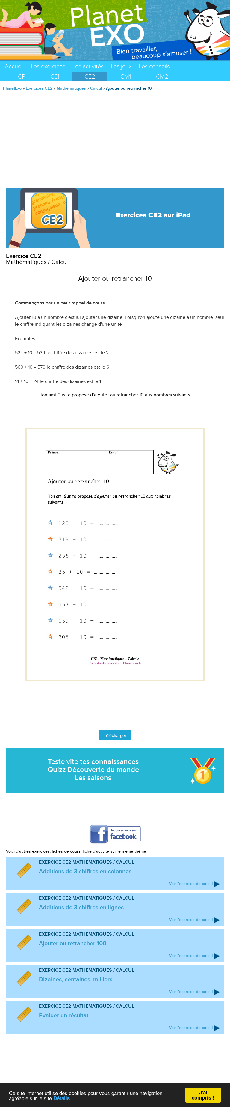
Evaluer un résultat (63, 1015)
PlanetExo (12, 88)
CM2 (162, 76)
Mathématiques (71, 88)
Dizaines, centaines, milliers (75, 979)
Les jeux (121, 66)
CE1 (54, 76)
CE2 (89, 76)
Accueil (14, 66)
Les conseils (154, 66)
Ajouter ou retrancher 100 (72, 943)
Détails (61, 1098)
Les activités (88, 66)
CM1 (125, 76)
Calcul (96, 88)
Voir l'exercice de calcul (191, 883)
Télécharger (115, 735)
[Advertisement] (115, 137)
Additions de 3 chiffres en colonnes (85, 871)
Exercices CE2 (39, 88)
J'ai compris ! (203, 1095)
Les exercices (48, 66)
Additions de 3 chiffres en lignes (81, 907)
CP (21, 76)
